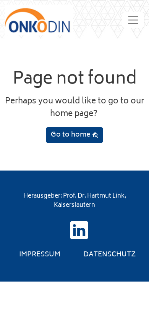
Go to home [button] (71, 135)
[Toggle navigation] (133, 20)
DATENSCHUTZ (109, 255)
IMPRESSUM (39, 255)
